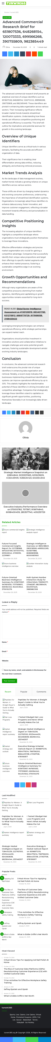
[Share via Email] (37, 412)
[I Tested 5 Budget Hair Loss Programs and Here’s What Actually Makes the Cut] (9, 720)
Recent (8, 692)
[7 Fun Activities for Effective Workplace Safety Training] (9, 915)
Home (6, 12)
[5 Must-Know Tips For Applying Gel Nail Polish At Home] (9, 882)
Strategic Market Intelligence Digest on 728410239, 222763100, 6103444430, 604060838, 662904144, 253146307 (31, 734)
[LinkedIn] (13, 412)
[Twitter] (9, 412)
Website (5, 661)
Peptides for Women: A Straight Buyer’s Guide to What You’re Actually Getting (32, 702)
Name (5, 642)
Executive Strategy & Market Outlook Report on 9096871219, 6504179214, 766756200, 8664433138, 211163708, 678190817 (32, 751)
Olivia (8, 47)
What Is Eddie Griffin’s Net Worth (32, 934)
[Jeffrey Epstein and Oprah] (9, 926)
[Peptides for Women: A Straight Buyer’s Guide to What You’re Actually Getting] (9, 706)
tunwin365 (14, 12)
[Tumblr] (18, 412)
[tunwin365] (16, 3)
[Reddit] (27, 412)
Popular (23, 692)
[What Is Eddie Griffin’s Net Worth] (9, 937)
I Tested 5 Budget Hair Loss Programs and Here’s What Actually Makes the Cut (30, 719)
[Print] (42, 412)
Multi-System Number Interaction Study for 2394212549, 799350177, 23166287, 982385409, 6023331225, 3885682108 (37, 583)
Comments (41, 692)
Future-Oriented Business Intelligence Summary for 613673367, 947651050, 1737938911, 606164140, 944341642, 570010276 (13, 583)
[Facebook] (4, 412)
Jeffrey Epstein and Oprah (29, 923)
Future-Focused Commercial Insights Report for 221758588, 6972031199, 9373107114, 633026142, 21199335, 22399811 (13, 550)
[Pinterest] (23, 412)
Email (5, 651)
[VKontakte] (32, 412)
